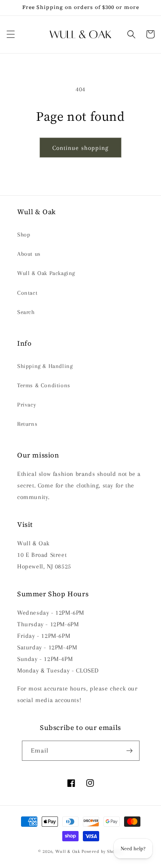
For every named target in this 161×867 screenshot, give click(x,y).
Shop (23, 234)
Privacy (26, 404)
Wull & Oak (67, 851)
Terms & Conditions (43, 385)
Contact (27, 293)
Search (26, 312)
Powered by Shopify (102, 851)
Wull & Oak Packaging (46, 273)
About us (29, 254)
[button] (10, 34)
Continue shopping (80, 147)
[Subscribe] (129, 751)
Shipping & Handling (45, 366)
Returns (27, 424)
